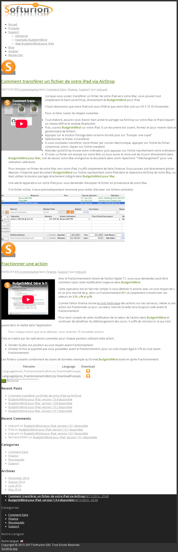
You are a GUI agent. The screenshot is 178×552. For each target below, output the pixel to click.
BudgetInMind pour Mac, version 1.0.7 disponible (40, 411)
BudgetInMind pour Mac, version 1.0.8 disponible (40, 403)
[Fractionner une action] (63, 240)
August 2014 (16, 482)
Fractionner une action (24, 263)
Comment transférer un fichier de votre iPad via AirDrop (58, 81)
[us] (21, 541)
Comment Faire (56, 89)
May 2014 (14, 489)
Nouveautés (16, 460)
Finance (73, 89)
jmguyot (102, 89)
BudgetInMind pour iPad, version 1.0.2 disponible (40, 407)
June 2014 (14, 486)
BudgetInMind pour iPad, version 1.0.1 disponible (56, 426)
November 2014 (18, 478)
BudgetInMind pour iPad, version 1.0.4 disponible (40, 399)
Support (84, 89)
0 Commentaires (27, 89)
